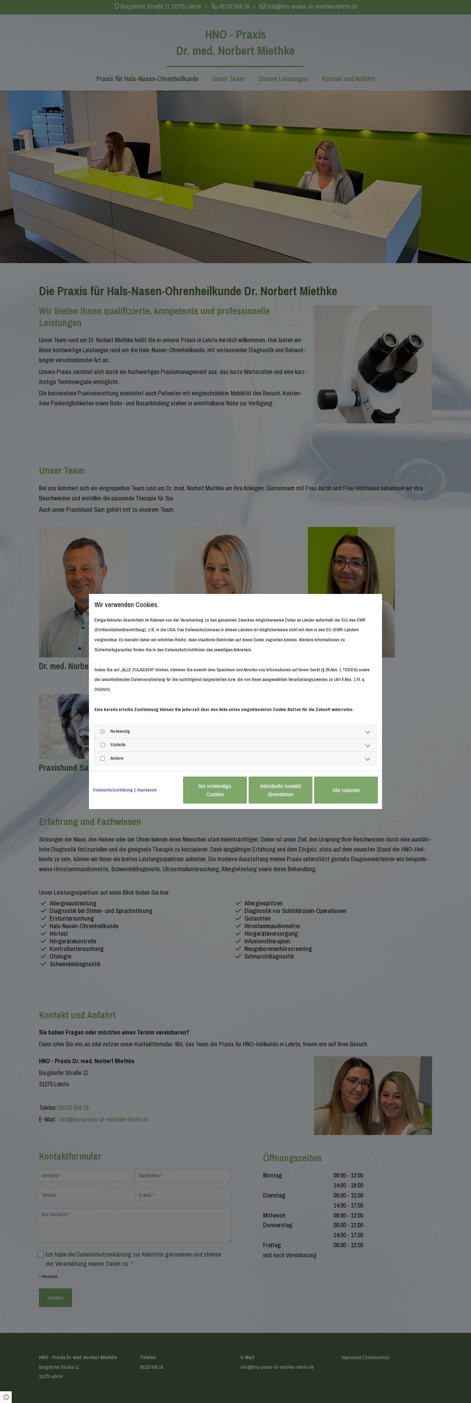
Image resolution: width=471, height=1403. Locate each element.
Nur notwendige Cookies (215, 790)
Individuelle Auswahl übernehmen (280, 790)
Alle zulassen (346, 790)
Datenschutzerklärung (113, 790)
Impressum (147, 790)
